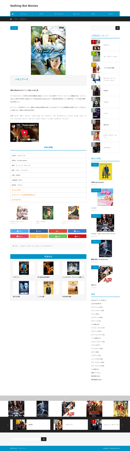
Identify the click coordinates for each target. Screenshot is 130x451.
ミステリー (94, 355)
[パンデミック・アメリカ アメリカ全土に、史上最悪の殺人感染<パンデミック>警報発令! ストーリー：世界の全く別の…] (74, 213)
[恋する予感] (24, 287)
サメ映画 (94, 324)
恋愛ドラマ (94, 372)
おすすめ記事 (95, 303)
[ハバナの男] (48, 287)
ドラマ (41, 14)
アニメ (93, 314)
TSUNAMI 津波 (66, 296)
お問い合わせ (13, 448)
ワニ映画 (94, 369)
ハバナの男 (41, 296)
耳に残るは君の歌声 (44, 277)
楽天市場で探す (16, 200)
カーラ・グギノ (27, 246)
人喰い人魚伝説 (40, 221)
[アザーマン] (24, 268)
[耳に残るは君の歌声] (48, 268)
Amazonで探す (16, 190)
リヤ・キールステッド (46, 246)
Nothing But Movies (24, 5)
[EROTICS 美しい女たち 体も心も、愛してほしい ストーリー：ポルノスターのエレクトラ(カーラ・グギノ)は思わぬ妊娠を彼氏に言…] (22, 213)
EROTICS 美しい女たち (17, 221)
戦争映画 (94, 376)
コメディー (96, 190)
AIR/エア (94, 285)
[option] (13, 409)
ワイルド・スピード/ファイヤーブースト (103, 233)
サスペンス (76, 14)
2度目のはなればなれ (97, 182)
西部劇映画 (94, 379)
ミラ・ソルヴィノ (35, 246)
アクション (24, 14)
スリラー (111, 14)
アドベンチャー (95, 310)
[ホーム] (12, 14)
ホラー (94, 14)
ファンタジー (95, 348)
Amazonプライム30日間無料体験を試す (24, 195)
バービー (94, 208)
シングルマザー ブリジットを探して (73, 277)
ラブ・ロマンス (58, 14)
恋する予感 (16, 296)
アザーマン (16, 277)
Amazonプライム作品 (97, 300)
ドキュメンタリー (96, 341)
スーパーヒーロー (96, 334)
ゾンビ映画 (94, 338)
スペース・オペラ (96, 328)
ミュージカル (95, 359)
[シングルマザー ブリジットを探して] (73, 268)
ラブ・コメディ (95, 362)
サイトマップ (22, 448)
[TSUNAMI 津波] (73, 287)
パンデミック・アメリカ (69, 221)
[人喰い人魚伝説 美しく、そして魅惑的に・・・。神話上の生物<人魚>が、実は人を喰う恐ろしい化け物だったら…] (48, 213)
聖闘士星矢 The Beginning (99, 259)
